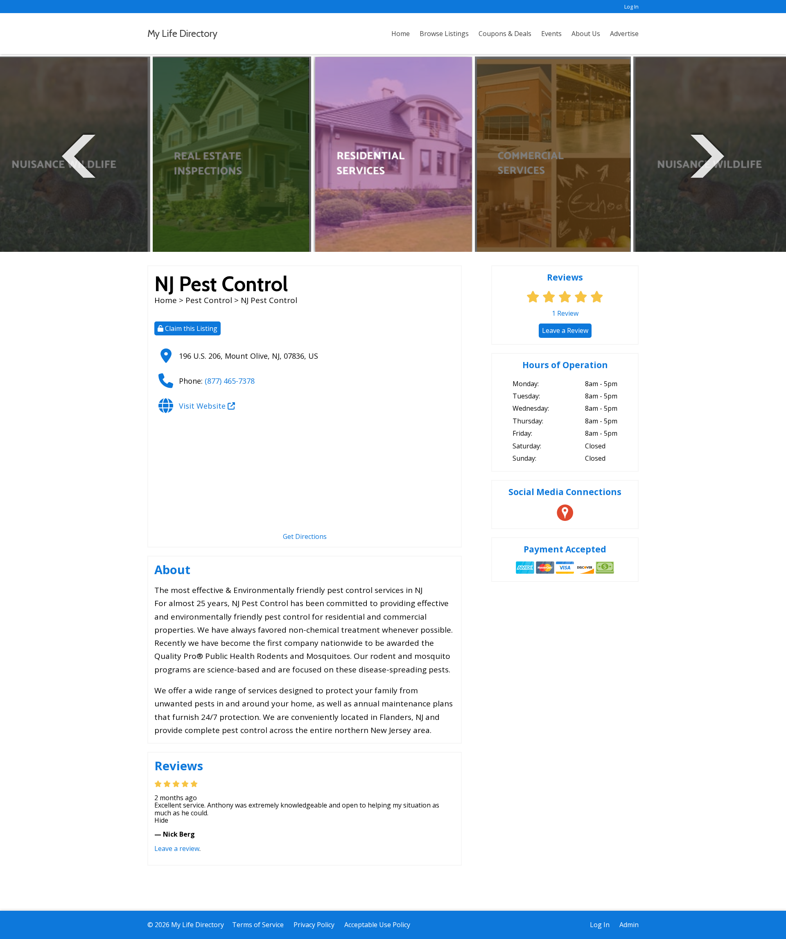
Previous (78, 155)
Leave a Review (565, 330)
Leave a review (176, 848)
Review (565, 313)
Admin (629, 924)
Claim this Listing (190, 328)
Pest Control (208, 300)
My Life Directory (182, 33)
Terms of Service (258, 924)
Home (400, 33)
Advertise (624, 33)
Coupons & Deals (505, 33)
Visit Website (203, 406)
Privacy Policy (314, 924)
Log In (631, 6)
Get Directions (305, 536)
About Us (585, 33)
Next (707, 155)
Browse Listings (444, 33)
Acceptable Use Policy (377, 924)
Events (551, 33)
